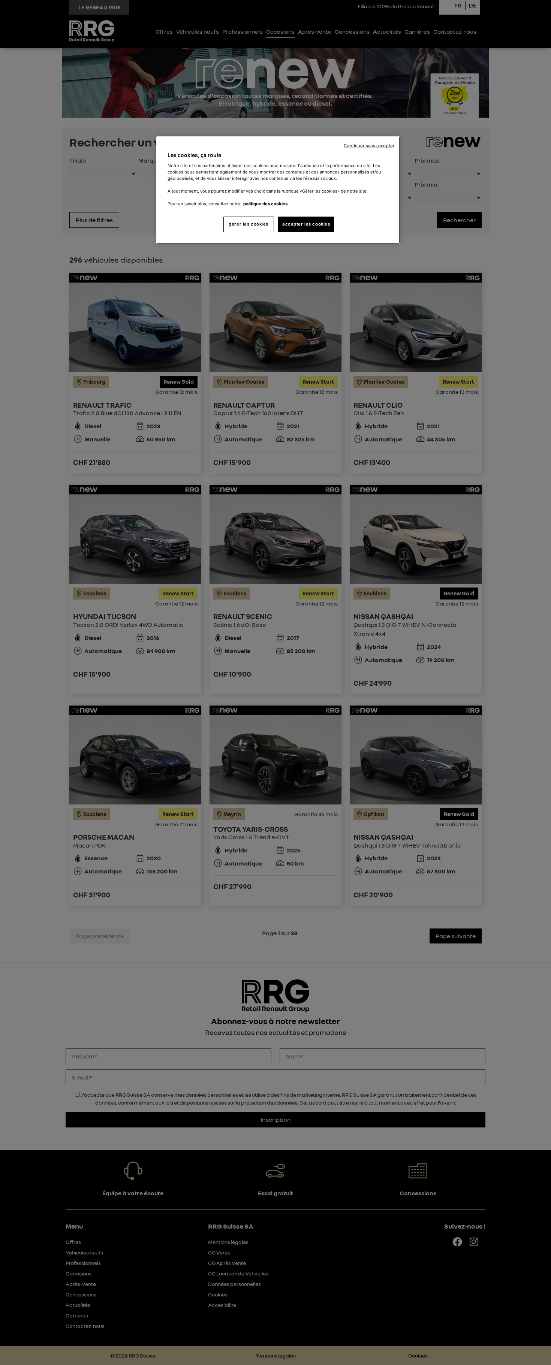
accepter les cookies (306, 224)
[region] (278, 190)
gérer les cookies (248, 224)
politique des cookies (265, 203)
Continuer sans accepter (369, 145)
